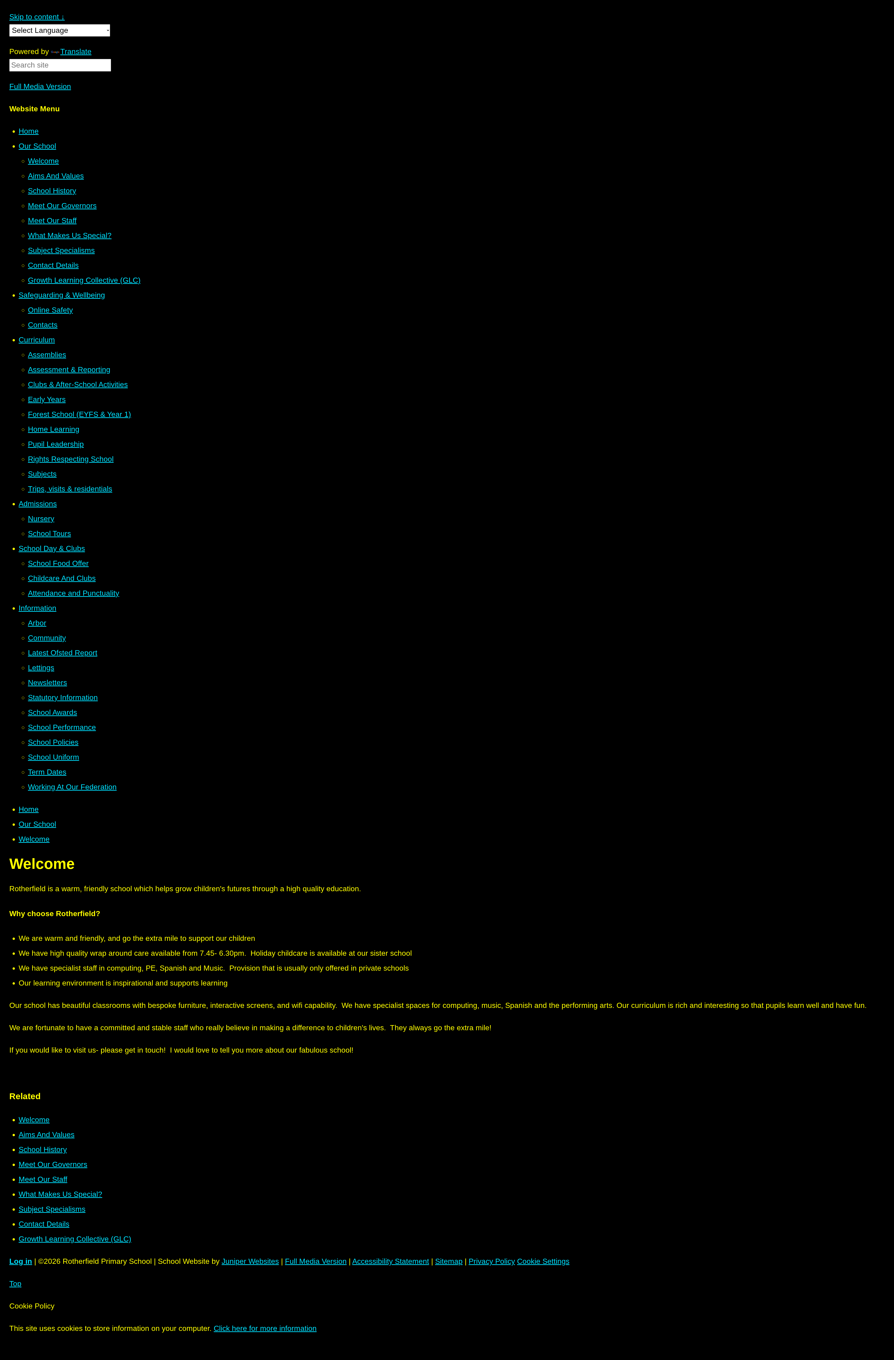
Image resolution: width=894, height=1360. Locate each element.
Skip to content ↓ (37, 17)
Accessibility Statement (390, 1261)
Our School (37, 824)
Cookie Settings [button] (543, 1261)
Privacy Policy (492, 1261)
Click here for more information (265, 1328)
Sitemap (449, 1261)
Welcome (34, 839)
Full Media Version (40, 86)
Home (29, 809)
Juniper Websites (250, 1261)
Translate (75, 51)
